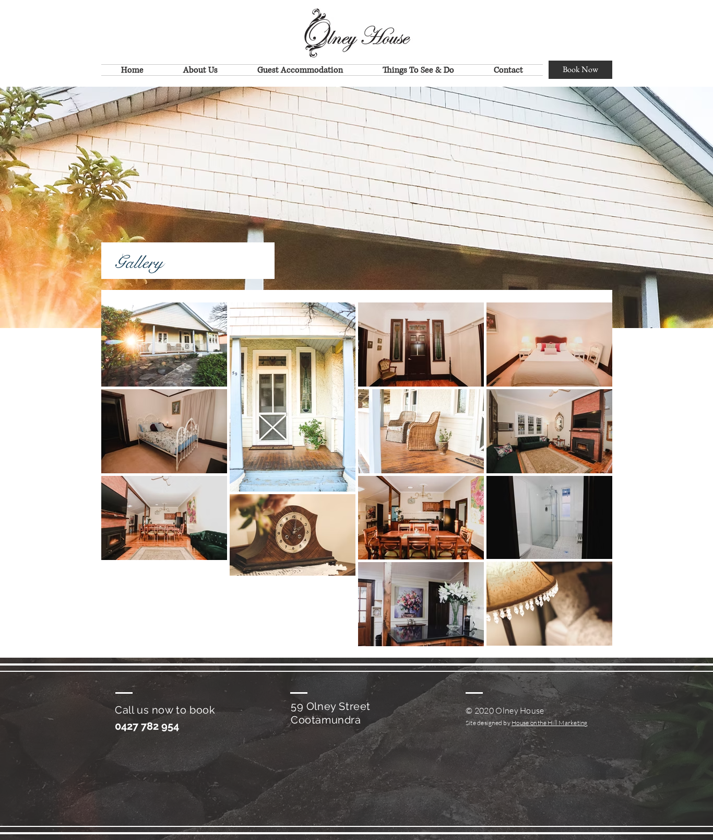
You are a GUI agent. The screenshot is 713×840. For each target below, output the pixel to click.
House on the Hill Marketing (549, 723)
